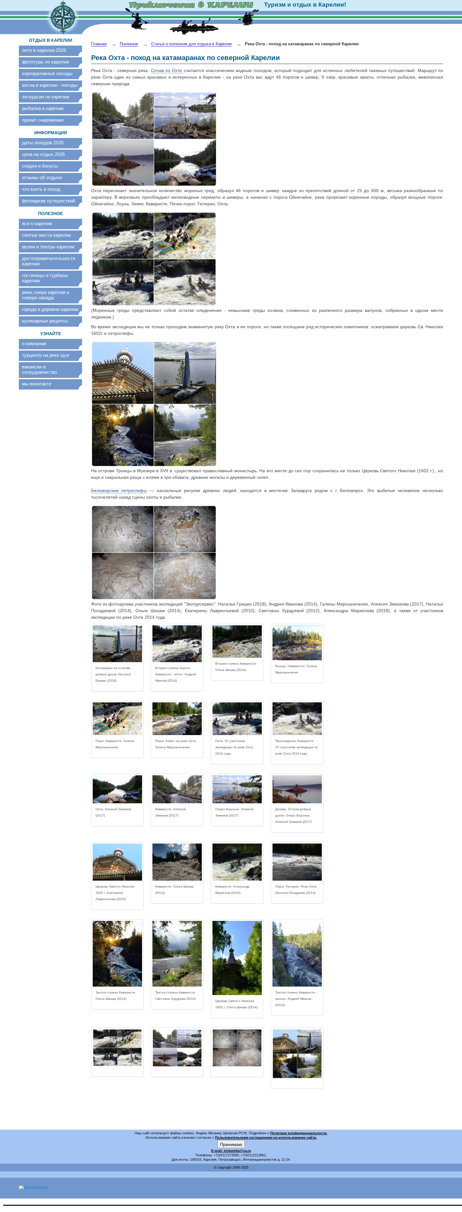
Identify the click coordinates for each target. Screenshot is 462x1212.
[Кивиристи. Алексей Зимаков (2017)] (177, 789)
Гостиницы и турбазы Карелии (45, 278)
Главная (99, 44)
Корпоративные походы (47, 73)
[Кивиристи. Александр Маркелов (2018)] (237, 862)
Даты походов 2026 (42, 142)
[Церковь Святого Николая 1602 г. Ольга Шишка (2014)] (237, 958)
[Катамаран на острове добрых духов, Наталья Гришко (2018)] (117, 643)
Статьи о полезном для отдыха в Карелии (191, 44)
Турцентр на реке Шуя (45, 355)
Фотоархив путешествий (48, 200)
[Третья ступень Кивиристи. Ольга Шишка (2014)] (117, 954)
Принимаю (231, 1144)
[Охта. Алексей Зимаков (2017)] (117, 789)
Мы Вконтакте (36, 383)
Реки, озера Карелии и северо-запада (45, 295)
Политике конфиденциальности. (298, 1133)
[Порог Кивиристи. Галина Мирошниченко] (117, 718)
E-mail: (217, 1151)
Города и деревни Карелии (50, 309)
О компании (34, 343)
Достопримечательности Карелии (48, 261)
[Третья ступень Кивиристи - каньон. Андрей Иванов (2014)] (297, 954)
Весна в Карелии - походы (50, 85)
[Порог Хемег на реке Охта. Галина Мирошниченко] (177, 718)
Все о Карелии (37, 223)
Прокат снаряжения (42, 120)
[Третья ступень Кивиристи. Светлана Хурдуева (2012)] (177, 954)
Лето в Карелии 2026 (44, 50)
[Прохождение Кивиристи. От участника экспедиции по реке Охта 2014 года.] (297, 718)
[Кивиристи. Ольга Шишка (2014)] (177, 862)
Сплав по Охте (167, 70)
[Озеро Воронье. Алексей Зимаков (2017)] (237, 789)
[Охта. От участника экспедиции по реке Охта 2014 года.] (237, 718)
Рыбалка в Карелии (42, 108)
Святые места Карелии (46, 235)
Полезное (129, 44)
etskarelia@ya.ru (237, 1151)
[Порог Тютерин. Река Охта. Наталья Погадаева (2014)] (297, 862)
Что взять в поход (41, 189)
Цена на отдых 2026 (43, 154)
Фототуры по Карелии (45, 61)
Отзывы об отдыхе (42, 177)
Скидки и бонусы (40, 166)
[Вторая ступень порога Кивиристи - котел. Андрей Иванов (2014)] (177, 643)
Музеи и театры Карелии (48, 246)
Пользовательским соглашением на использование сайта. (266, 1137)
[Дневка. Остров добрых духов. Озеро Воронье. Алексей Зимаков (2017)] (297, 789)
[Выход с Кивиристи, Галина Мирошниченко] (297, 642)
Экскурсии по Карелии (45, 96)
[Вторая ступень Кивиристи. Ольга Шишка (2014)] (237, 641)
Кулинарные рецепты (45, 321)
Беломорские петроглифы (119, 490)
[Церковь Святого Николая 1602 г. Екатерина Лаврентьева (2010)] (117, 862)
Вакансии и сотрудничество (39, 369)
